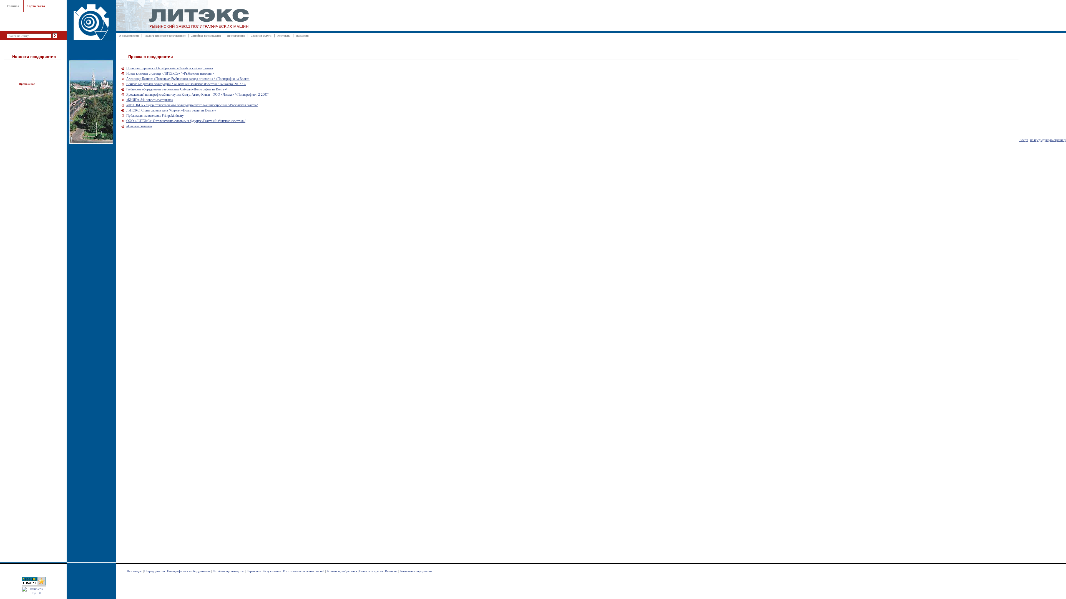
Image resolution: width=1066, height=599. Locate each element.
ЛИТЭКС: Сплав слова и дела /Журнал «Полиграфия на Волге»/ (171, 110)
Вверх (1023, 140)
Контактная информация (416, 571)
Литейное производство (229, 571)
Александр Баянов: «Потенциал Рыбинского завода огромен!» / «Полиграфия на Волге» (188, 79)
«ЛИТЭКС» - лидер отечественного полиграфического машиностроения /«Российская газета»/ (192, 105)
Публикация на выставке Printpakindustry (155, 116)
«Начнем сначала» (139, 126)
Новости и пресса (371, 571)
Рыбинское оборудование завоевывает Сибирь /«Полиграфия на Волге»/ (176, 89)
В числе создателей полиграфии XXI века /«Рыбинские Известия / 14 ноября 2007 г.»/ (186, 84)
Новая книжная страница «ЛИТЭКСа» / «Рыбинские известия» (170, 73)
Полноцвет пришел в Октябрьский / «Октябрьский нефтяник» (169, 68)
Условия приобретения (341, 571)
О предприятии (154, 571)
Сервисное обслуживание (264, 571)
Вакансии (391, 571)
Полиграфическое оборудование (188, 571)
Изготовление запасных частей (303, 571)
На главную (134, 571)
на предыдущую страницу (1048, 140)
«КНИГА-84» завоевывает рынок (149, 100)
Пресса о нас (27, 83)
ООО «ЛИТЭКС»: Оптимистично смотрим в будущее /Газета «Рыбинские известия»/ (185, 121)
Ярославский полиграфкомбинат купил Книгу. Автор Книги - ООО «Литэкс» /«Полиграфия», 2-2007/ (197, 95)
